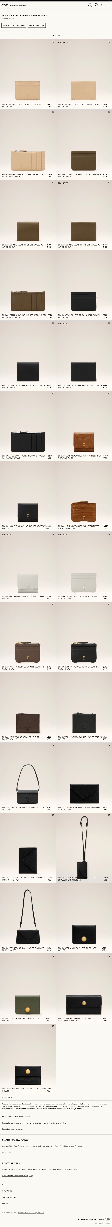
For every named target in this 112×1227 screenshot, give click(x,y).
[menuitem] (13, 5)
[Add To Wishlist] (53, 42)
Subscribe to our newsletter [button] (12, 1129)
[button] (94, 1219)
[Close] (109, 0)
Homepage (7, 1097)
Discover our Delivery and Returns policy (17, 1175)
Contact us (6, 1152)
